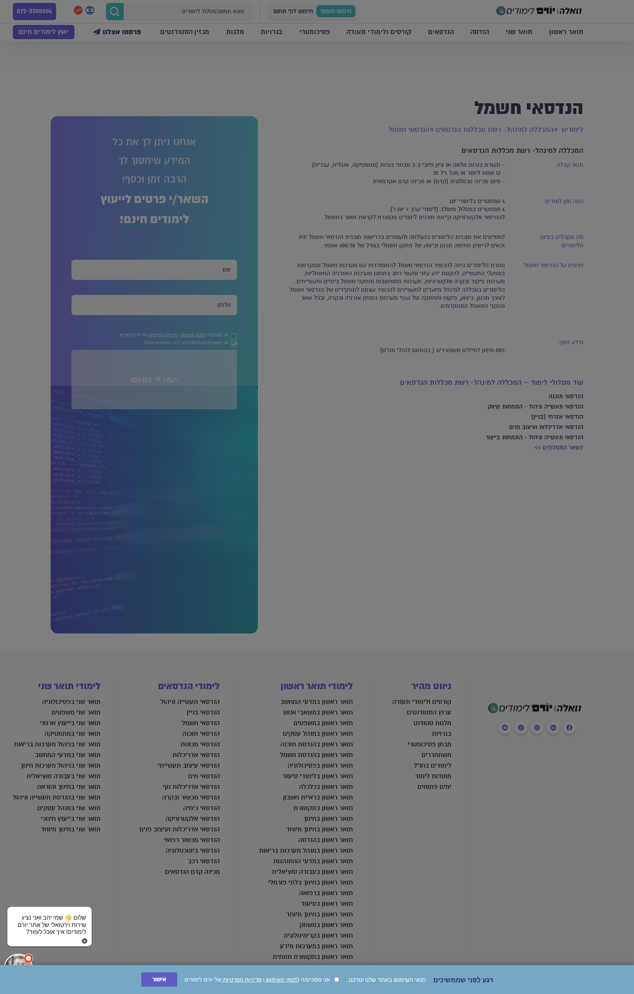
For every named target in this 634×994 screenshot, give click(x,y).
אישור (159, 979)
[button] (49, 917)
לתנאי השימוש (282, 979)
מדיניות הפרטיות (242, 979)
